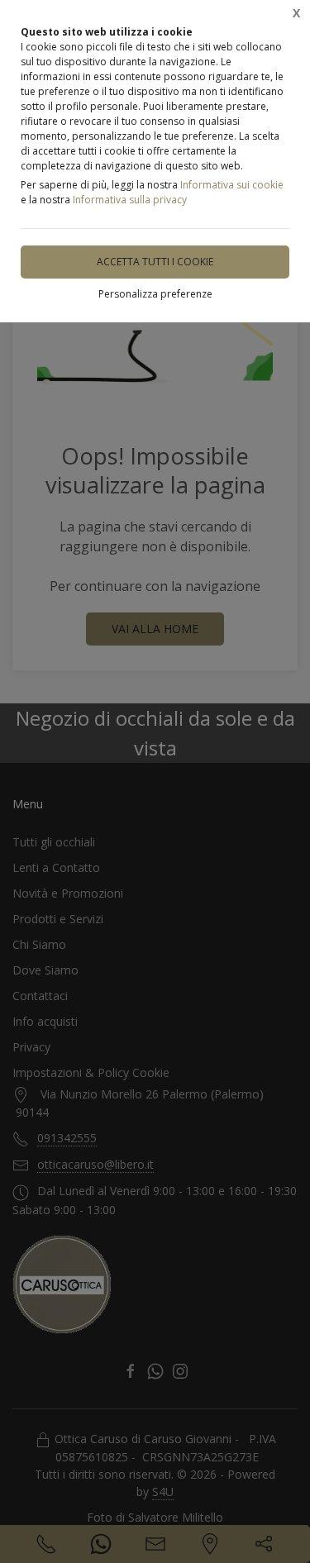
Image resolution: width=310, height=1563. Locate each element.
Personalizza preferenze (155, 294)
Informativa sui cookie (232, 185)
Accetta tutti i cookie (155, 262)
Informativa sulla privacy (130, 200)
